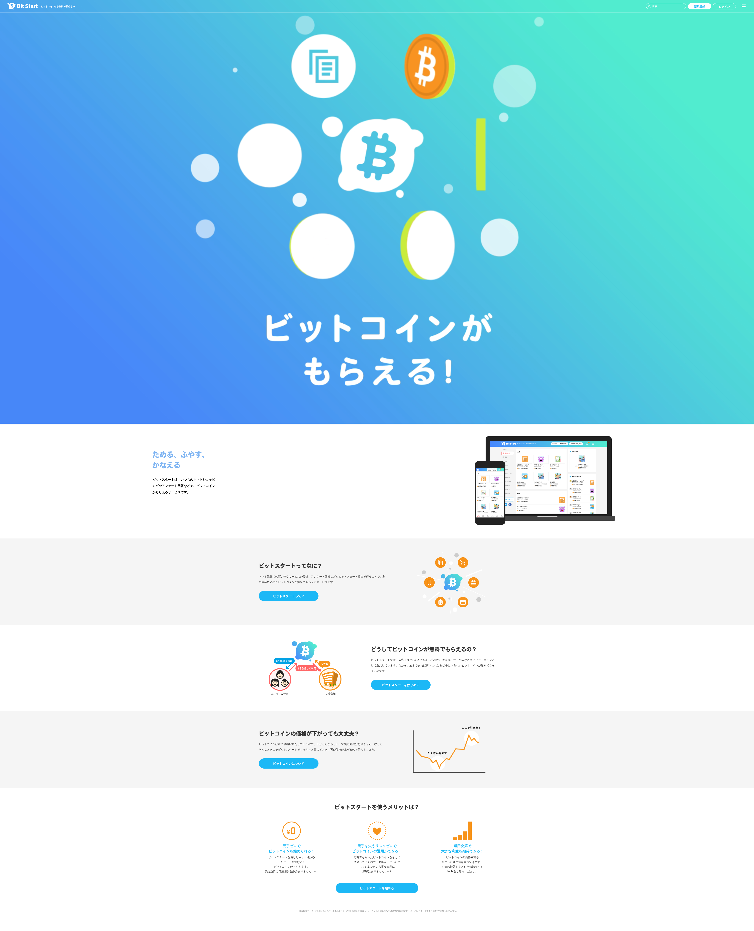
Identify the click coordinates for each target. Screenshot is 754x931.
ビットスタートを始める (377, 888)
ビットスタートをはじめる (401, 684)
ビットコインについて (288, 763)
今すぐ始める (185, 506)
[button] (743, 6)
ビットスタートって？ (288, 596)
